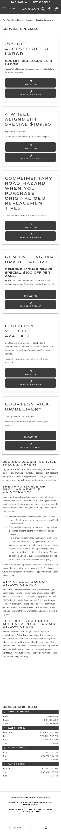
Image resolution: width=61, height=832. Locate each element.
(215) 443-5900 (51, 716)
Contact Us (30, 84)
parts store (10, 607)
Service (29, 20)
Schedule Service (30, 95)
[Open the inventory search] (43, 9)
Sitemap (47, 809)
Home (20, 20)
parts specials (8, 649)
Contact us (7, 653)
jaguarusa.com (30, 811)
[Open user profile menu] (46, 828)
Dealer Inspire (30, 804)
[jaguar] (30, 9)
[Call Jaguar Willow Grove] (56, 9)
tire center (52, 480)
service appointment (39, 572)
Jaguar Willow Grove (30, 2)
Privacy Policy (17, 809)
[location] (50, 9)
